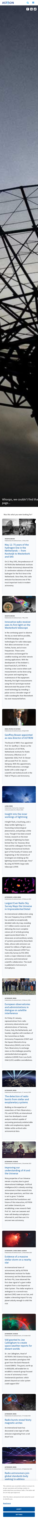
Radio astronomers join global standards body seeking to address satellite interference (17, 1477)
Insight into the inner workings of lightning (16, 815)
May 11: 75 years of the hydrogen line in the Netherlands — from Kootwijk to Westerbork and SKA (17, 550)
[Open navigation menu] (33, 3)
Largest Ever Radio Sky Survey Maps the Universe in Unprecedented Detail (18, 906)
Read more (7, 1503)
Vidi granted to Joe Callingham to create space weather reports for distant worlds (18, 1344)
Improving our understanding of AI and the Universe (17, 1170)
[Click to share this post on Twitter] (35, 10)
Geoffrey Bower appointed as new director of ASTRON (19, 736)
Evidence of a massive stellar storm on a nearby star (18, 1259)
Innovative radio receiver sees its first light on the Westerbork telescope (18, 624)
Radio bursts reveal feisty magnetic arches (18, 1421)
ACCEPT (19, 1509)
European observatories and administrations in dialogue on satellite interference (17, 1009)
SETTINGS (19, 1514)
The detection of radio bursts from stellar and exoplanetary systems (17, 1099)
